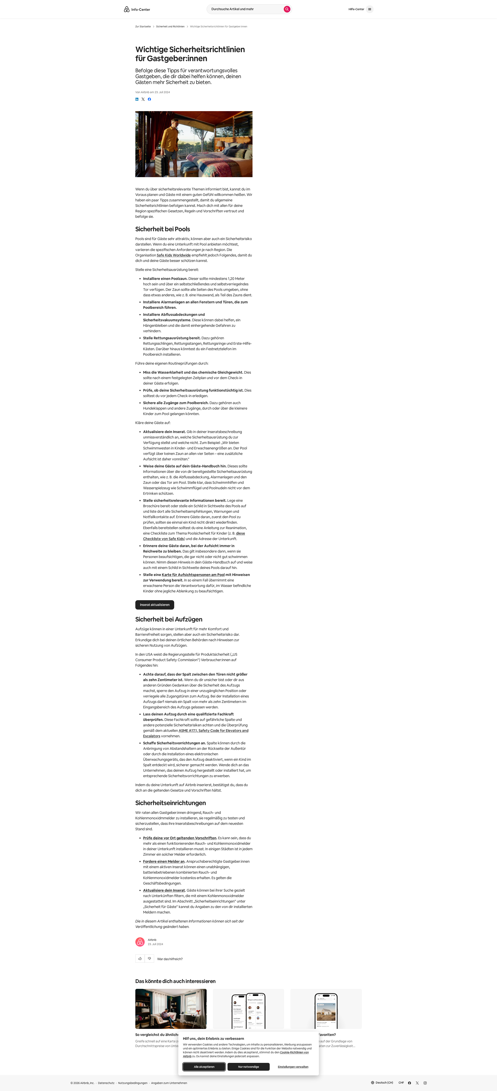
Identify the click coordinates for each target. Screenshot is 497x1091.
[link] (136, 99)
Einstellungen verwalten (293, 1067)
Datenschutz (106, 1083)
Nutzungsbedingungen (132, 1083)
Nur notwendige (248, 1067)
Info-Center (140, 9)
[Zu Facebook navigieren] (409, 1083)
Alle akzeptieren (204, 1067)
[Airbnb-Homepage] (127, 9)
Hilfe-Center (356, 9)
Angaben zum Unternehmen (169, 1083)
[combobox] (245, 9)
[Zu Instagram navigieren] (425, 1083)
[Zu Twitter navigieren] (417, 1083)
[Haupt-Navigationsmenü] (370, 9)
